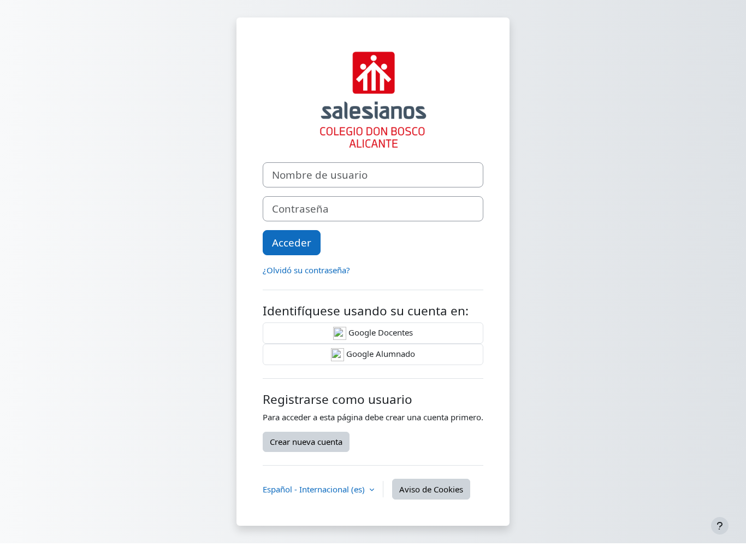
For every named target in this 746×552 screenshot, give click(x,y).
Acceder (291, 242)
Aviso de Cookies (431, 489)
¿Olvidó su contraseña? (306, 270)
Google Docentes (379, 332)
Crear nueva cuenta (306, 441)
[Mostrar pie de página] (720, 526)
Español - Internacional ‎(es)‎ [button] (315, 489)
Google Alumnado (379, 353)
